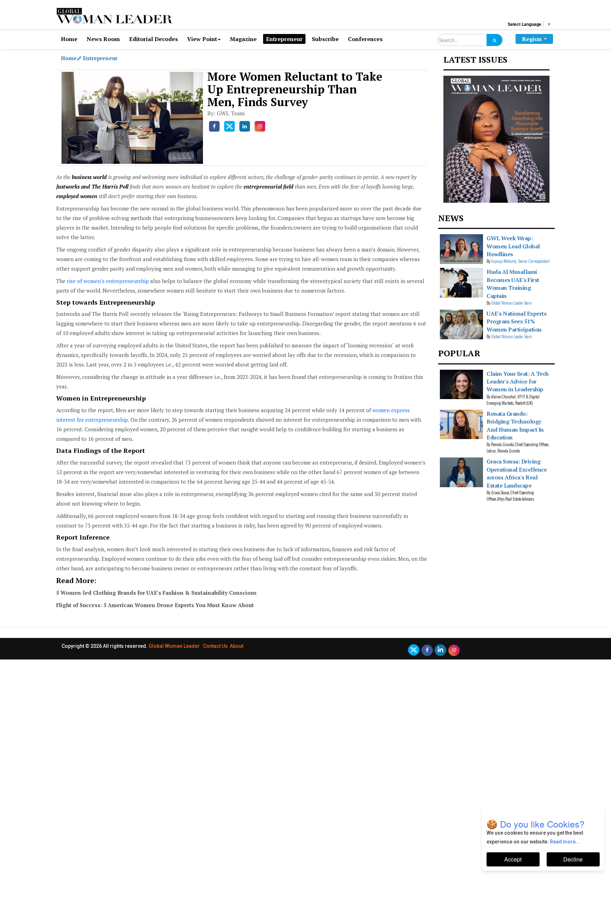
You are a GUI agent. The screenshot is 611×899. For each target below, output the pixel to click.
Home (69, 39)
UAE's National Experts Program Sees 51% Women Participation (516, 321)
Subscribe (325, 39)
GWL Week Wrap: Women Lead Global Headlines (513, 246)
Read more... (565, 842)
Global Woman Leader (174, 646)
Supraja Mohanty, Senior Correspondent (520, 261)
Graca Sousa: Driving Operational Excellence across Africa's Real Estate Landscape (517, 473)
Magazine (243, 39)
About (236, 646)
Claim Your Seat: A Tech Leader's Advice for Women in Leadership (518, 381)
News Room (103, 39)
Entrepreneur (284, 39)
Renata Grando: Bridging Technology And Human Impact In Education (515, 425)
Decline (573, 859)
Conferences (365, 39)
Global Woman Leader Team (511, 303)
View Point (202, 39)
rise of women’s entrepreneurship (108, 280)
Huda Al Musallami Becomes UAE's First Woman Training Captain (513, 283)
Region (532, 39)
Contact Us (215, 646)
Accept (513, 859)
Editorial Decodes (153, 39)
